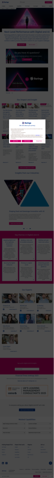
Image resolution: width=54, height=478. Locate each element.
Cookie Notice (38, 135)
